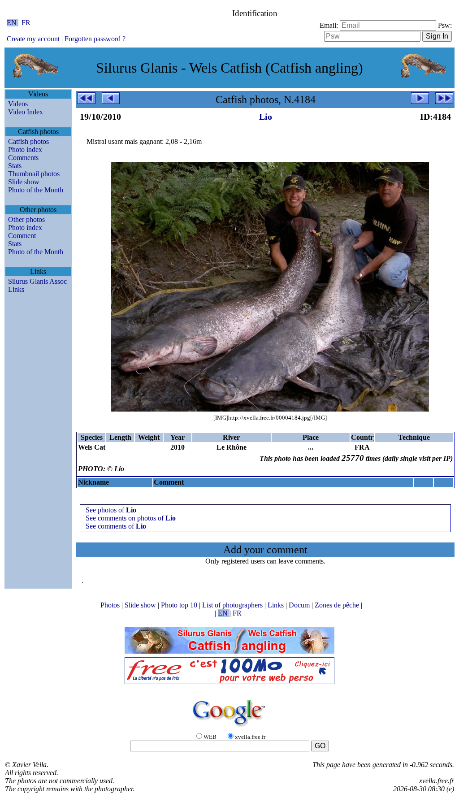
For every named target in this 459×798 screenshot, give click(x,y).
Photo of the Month (35, 190)
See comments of (116, 526)
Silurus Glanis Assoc (37, 281)
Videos (18, 104)
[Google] (229, 727)
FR (26, 22)
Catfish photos (28, 141)
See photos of (111, 510)
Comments (23, 157)
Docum (300, 605)
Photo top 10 (180, 605)
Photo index (25, 149)
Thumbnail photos (34, 174)
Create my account (33, 39)
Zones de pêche (338, 605)
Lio (265, 116)
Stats (15, 165)
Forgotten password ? (95, 39)
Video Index (25, 112)
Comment (22, 235)
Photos (110, 605)
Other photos (26, 219)
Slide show (23, 182)
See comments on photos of (131, 518)
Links (16, 289)
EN (12, 22)
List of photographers (233, 605)
